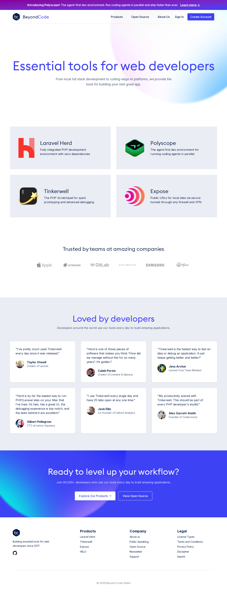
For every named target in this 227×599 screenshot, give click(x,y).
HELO (83, 551)
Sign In (179, 17)
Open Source (140, 17)
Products (117, 17)
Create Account (200, 17)
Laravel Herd (87, 536)
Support (134, 556)
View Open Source (135, 496)
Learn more (190, 5)
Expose (84, 546)
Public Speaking (139, 541)
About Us (163, 17)
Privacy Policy (185, 546)
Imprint (181, 556)
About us (135, 536)
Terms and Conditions (190, 541)
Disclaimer (183, 551)
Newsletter (136, 551)
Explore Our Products (93, 496)
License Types (186, 536)
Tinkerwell (86, 541)
